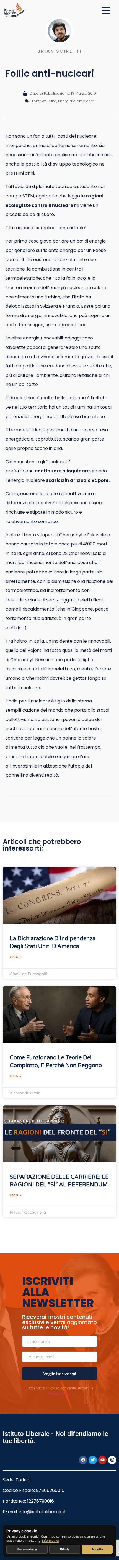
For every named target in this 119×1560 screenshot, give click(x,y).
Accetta (97, 1549)
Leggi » (16, 957)
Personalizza (27, 1549)
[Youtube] (102, 1460)
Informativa (50, 1541)
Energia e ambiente (76, 101)
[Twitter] (93, 1460)
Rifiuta (64, 1549)
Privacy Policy (59, 1393)
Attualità (49, 101)
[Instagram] (112, 1460)
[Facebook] (83, 1460)
